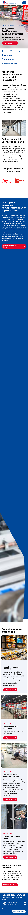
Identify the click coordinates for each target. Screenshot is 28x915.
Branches (11, 25)
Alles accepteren (18, 911)
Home (4, 25)
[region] (14, 180)
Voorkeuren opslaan (7, 908)
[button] (24, 2)
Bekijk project (9, 689)
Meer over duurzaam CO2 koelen (11, 246)
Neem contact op (9, 43)
